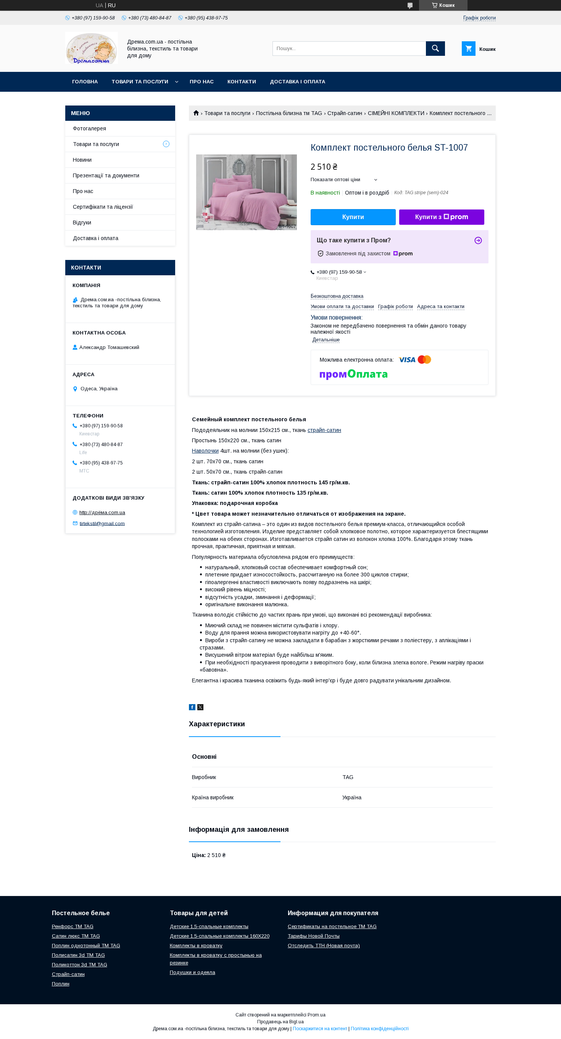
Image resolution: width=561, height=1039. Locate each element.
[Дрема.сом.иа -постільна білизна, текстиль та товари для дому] (91, 62)
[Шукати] (435, 48)
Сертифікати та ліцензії (103, 207)
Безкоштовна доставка (337, 296)
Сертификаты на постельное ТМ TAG (332, 926)
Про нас (202, 81)
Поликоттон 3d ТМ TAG (79, 965)
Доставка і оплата (297, 81)
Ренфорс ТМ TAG (73, 926)
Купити (353, 217)
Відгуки (82, 222)
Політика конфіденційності (380, 1028)
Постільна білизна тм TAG (289, 113)
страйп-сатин (324, 430)
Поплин (60, 984)
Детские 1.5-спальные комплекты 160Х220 (219, 936)
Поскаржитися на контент (320, 1028)
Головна (85, 81)
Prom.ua (317, 1015)
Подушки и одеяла (192, 972)
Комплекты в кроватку (196, 945)
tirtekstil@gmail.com (102, 523)
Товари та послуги (139, 81)
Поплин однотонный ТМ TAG (86, 945)
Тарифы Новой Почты (314, 936)
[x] (200, 708)
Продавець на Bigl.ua (280, 1021)
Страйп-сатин (344, 113)
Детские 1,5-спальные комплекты (209, 926)
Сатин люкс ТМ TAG (76, 936)
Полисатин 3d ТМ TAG (78, 955)
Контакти (241, 81)
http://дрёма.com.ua (102, 512)
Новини (82, 160)
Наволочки (205, 451)
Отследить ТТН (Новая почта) (324, 945)
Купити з (428, 217)
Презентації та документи (106, 175)
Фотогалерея (89, 128)
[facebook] (192, 708)
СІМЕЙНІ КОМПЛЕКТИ (396, 113)
